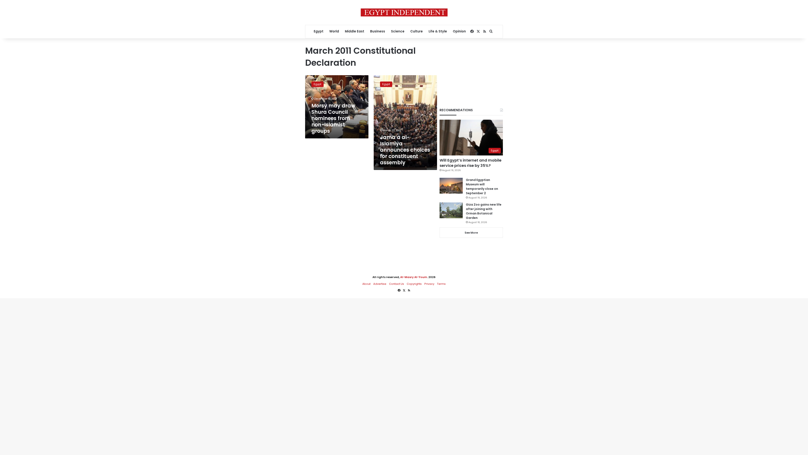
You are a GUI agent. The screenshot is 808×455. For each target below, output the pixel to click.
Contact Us (396, 284)
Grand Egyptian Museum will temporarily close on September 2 (482, 186)
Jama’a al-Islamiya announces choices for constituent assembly (405, 150)
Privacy (429, 284)
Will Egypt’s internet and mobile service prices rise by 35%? (470, 163)
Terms (441, 284)
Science (397, 31)
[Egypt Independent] (404, 12)
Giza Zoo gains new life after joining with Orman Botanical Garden (483, 211)
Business (377, 31)
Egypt (318, 31)
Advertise (379, 284)
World (334, 31)
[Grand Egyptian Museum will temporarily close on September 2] (451, 186)
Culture (416, 31)
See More (471, 233)
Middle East (354, 31)
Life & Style (438, 31)
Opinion (459, 31)
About (366, 284)
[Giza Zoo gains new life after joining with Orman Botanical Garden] (451, 210)
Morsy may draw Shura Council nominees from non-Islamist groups (333, 118)
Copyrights (414, 284)
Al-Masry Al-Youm (413, 277)
